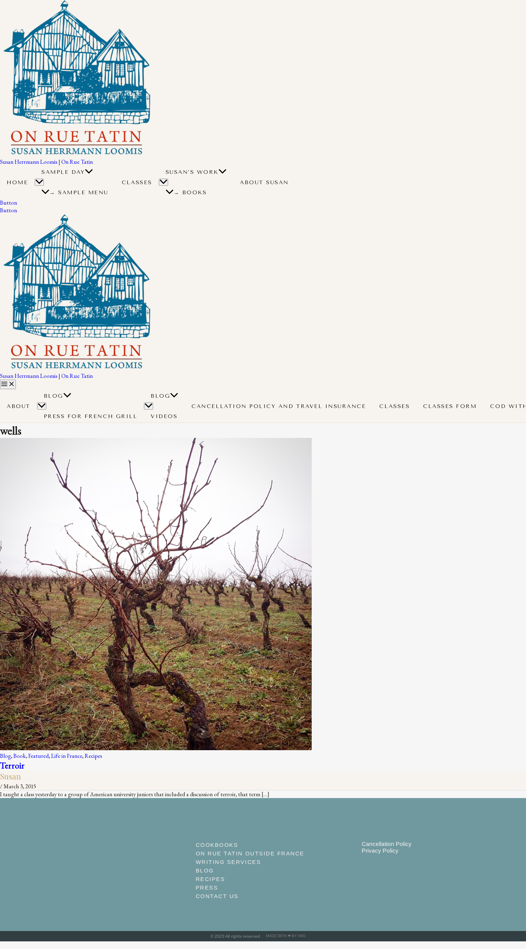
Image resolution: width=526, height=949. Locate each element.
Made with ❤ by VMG (286, 936)
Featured (38, 756)
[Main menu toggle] (8, 384)
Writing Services (228, 862)
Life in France (66, 756)
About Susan (264, 182)
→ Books (190, 192)
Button (8, 210)
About (18, 406)
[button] (89, 172)
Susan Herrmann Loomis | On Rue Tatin (46, 162)
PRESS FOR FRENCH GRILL (91, 416)
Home (17, 182)
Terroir (12, 765)
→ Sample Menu (78, 192)
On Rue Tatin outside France (250, 854)
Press (207, 888)
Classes (137, 182)
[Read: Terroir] (156, 748)
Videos (164, 416)
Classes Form (450, 406)
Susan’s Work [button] (192, 172)
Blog (53, 395)
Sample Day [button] (63, 172)
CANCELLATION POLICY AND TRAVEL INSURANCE (278, 406)
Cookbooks (217, 845)
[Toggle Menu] (39, 182)
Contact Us (217, 896)
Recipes (93, 756)
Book (19, 756)
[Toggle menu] (41, 406)
